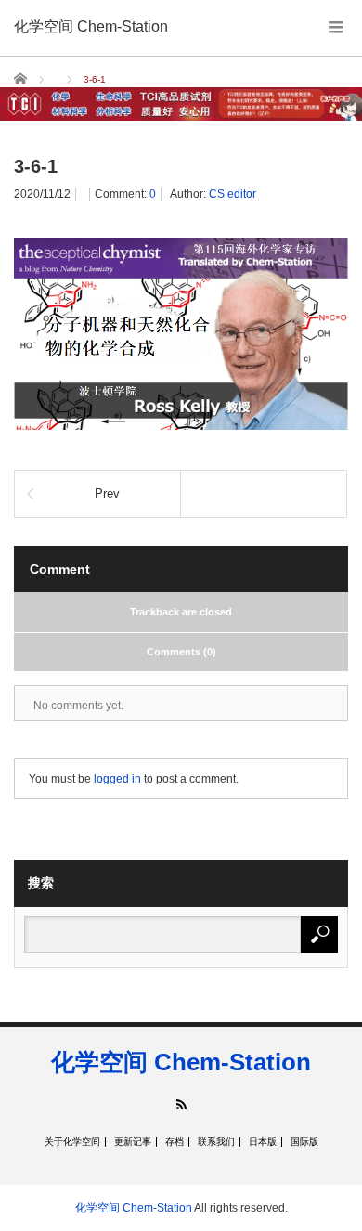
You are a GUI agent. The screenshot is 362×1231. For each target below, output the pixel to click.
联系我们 (216, 1142)
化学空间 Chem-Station (91, 26)
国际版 (304, 1142)
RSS (181, 1104)
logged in (117, 778)
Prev (107, 493)
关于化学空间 (72, 1142)
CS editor (232, 194)
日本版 (263, 1142)
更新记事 (132, 1142)
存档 (174, 1142)
